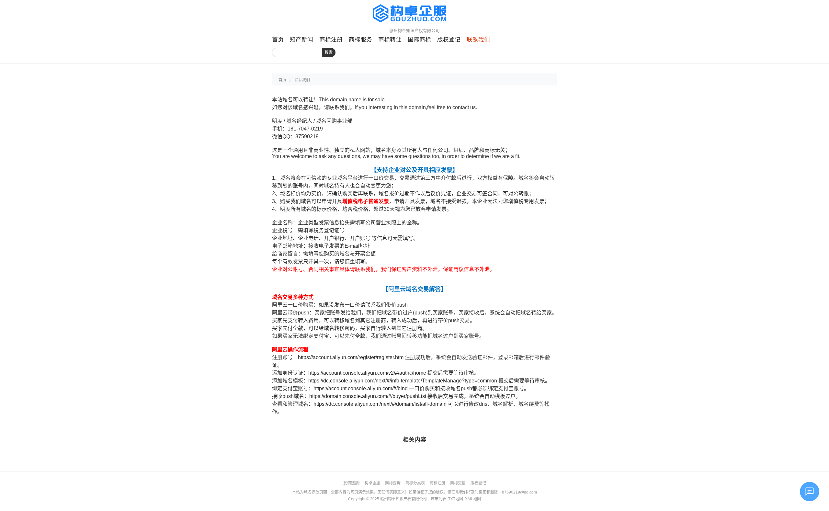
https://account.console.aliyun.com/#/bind (360, 388)
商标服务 (360, 39)
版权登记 (448, 39)
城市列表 (438, 499)
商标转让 (390, 39)
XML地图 (473, 499)
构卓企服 (372, 483)
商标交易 (458, 483)
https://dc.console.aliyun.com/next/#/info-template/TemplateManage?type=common (402, 380)
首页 (278, 39)
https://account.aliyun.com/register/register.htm (350, 357)
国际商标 (419, 39)
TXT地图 (455, 499)
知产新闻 (301, 39)
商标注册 (331, 39)
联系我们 (478, 39)
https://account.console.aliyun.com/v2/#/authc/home (367, 373)
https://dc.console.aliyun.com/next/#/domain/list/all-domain (380, 404)
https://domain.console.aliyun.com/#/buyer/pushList (367, 396)
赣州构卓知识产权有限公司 (403, 499)
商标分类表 (415, 483)
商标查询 (393, 483)
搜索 (329, 52)
